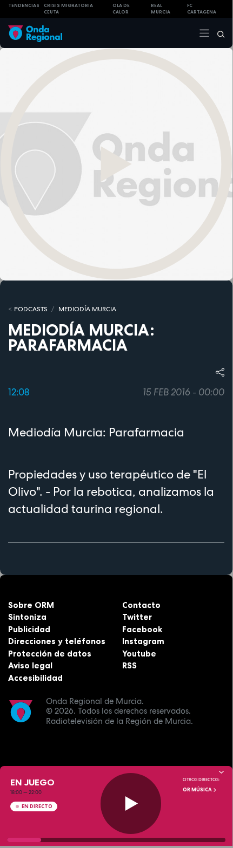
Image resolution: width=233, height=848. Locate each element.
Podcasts (31, 309)
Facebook (142, 629)
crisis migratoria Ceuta (68, 9)
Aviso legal (30, 665)
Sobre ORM (31, 605)
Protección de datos (49, 653)
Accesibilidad (35, 678)
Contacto (141, 605)
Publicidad (29, 629)
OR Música (198, 790)
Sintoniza (27, 617)
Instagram (143, 641)
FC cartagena (201, 9)
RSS (129, 665)
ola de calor (121, 9)
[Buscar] (217, 33)
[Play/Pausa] (131, 803)
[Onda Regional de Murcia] (35, 33)
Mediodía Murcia (87, 309)
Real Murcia (160, 9)
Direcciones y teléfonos (56, 641)
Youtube (139, 653)
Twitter (137, 617)
